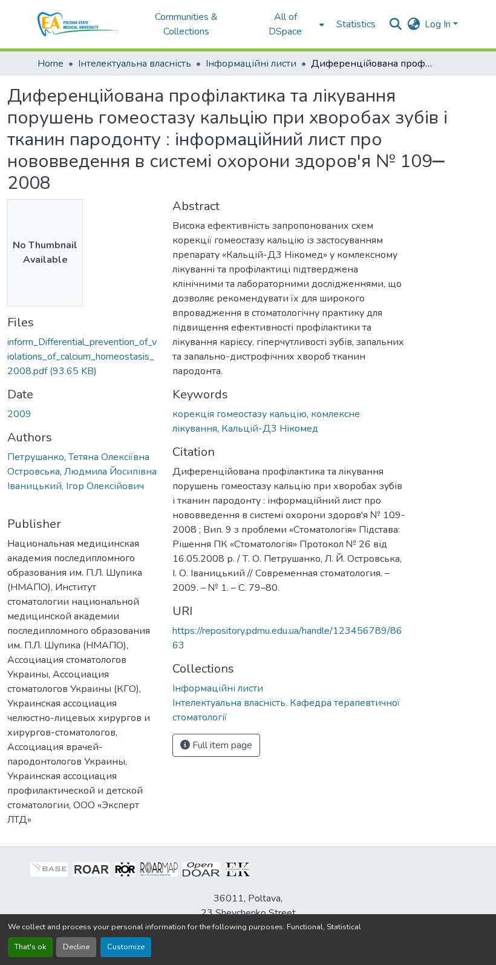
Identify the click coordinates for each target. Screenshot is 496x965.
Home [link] (51, 63)
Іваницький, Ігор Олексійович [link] (75, 486)
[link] (82, 356)
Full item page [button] (221, 745)
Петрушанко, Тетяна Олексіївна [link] (78, 457)
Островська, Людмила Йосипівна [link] (82, 471)
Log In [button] (439, 24)
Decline (76, 946)
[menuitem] (289, 24)
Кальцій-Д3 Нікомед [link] (269, 428)
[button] (78, 24)
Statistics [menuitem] (356, 24)
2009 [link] (19, 414)
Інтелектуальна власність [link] (134, 63)
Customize (126, 946)
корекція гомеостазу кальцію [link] (239, 414)
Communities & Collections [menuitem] (186, 24)
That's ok (30, 946)
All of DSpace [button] (285, 24)
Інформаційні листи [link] (251, 63)
